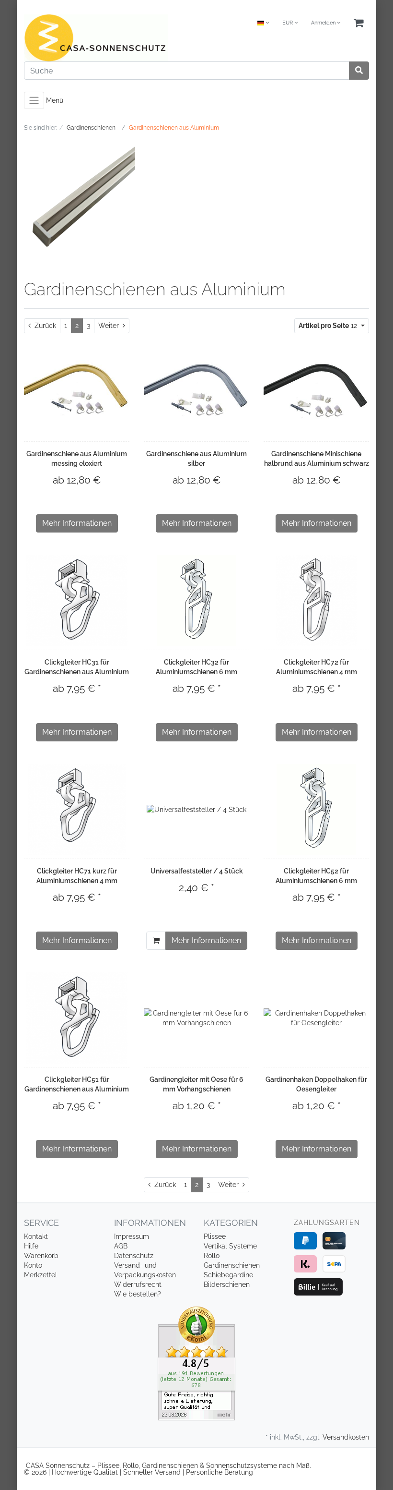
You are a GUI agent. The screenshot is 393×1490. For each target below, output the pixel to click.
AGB (120, 1246)
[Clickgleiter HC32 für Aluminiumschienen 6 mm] (196, 600)
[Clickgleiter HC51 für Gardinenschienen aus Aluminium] (76, 1018)
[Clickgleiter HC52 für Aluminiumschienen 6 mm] (316, 809)
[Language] (263, 23)
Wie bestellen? (137, 1294)
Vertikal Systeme (230, 1246)
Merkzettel (40, 1275)
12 (329, 325)
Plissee (215, 1236)
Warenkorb (41, 1256)
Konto (33, 1265)
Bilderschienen (227, 1284)
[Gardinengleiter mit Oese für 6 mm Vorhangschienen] (196, 1018)
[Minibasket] (358, 23)
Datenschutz (133, 1256)
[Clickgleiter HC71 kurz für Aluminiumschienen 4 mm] (77, 809)
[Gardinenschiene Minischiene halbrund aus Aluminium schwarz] (316, 392)
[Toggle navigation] (34, 100)
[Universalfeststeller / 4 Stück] (196, 809)
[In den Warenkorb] (156, 941)
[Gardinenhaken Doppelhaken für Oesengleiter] (316, 1018)
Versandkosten (346, 1437)
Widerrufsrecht (138, 1284)
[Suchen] (359, 70)
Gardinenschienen (232, 1265)
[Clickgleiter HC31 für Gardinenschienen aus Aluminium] (76, 600)
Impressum (131, 1236)
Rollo (212, 1256)
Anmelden (324, 23)
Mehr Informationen (77, 523)
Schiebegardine (228, 1275)
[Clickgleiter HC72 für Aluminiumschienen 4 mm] (316, 600)
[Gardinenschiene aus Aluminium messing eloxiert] (76, 392)
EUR (288, 23)
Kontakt (36, 1236)
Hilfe (31, 1246)
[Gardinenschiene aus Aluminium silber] (196, 392)
